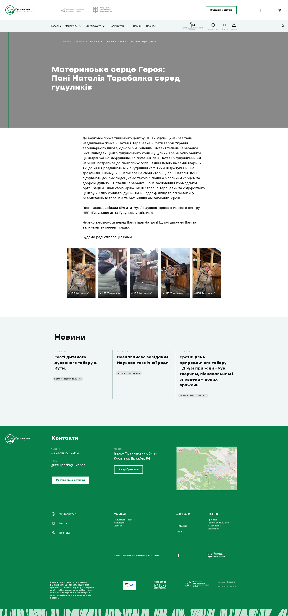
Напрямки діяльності (218, 523)
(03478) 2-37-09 (65, 453)
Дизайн (221, 582)
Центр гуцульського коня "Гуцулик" (192, 28)
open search (283, 26)
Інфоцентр (213, 29)
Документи (213, 529)
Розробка (228, 586)
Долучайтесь (117, 26)
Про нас (151, 26)
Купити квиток (221, 10)
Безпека (64, 532)
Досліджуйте (93, 26)
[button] (279, 10)
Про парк (212, 520)
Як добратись (128, 469)
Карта (225, 29)
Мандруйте (71, 26)
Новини (137, 26)
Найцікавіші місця (123, 520)
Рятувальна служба (70, 480)
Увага (234, 29)
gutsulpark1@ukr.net (68, 465)
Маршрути (119, 523)
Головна (56, 26)
